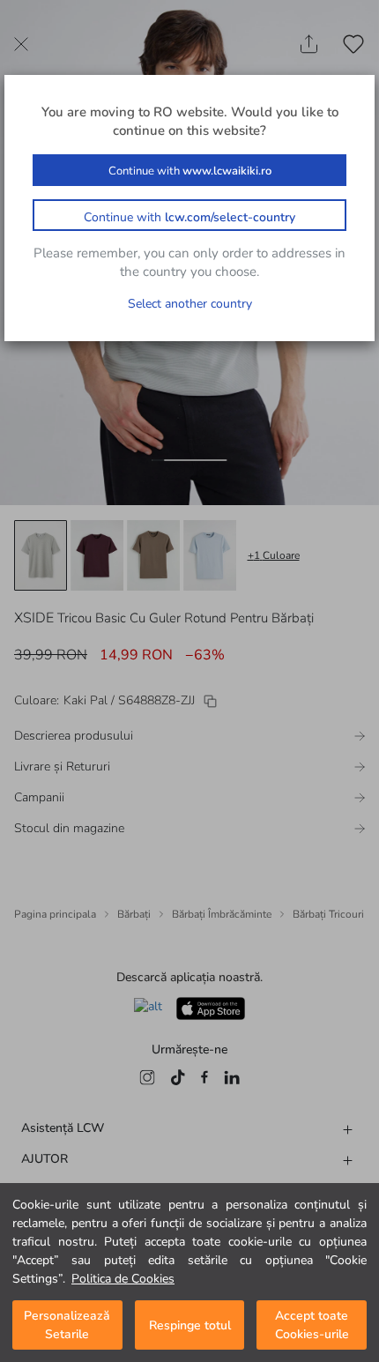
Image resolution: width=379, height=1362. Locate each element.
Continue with (189, 171)
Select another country (190, 303)
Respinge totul (190, 1325)
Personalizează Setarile (67, 1325)
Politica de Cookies (123, 1278)
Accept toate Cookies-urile (312, 1325)
